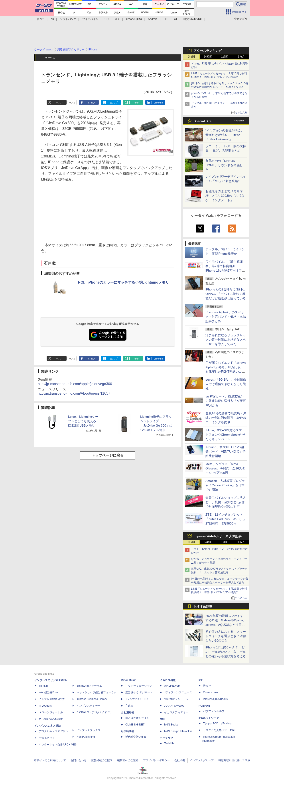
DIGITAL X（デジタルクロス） (95, 712)
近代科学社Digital (135, 736)
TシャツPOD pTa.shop (217, 723)
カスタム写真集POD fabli (219, 730)
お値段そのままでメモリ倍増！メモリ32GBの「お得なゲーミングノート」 (225, 195)
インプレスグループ (202, 760)
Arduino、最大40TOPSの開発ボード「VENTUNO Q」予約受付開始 (225, 451)
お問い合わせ (79, 760)
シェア (91, 102)
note (136, 102)
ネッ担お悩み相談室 (51, 719)
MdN (163, 719)
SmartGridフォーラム (89, 685)
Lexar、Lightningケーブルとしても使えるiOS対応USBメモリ (83, 421)
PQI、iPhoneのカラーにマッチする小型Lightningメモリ (123, 282)
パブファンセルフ (213, 711)
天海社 (207, 685)
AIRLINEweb (172, 685)
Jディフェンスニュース (178, 692)
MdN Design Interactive (178, 731)
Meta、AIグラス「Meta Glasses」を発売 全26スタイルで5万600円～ (225, 468)
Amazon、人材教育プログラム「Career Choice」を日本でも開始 (225, 485)
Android (153, 19)
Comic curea (210, 692)
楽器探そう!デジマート (139, 692)
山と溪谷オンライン (137, 717)
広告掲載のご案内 (101, 760)
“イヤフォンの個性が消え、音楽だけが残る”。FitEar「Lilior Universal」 (224, 135)
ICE (201, 680)
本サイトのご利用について (50, 760)
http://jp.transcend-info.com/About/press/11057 (74, 393)
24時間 (208, 56)
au (52, 19)
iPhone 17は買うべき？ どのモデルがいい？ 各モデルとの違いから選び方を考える (225, 652)
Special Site (202, 121)
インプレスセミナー (89, 705)
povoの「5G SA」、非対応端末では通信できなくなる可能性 (225, 384)
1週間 (224, 56)
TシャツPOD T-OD (137, 699)
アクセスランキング (208, 50)
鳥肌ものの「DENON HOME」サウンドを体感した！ (224, 165)
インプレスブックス (89, 730)
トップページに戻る (108, 455)
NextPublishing (86, 736)
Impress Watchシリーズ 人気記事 (218, 536)
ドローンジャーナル (51, 712)
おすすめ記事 (203, 606)
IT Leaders (45, 705)
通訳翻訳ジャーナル (176, 699)
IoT (175, 19)
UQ (106, 19)
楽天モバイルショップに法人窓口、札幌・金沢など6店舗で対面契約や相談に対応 (225, 502)
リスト (72, 102)
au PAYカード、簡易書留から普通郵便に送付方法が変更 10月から (227, 401)
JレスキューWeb (174, 705)
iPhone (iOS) (134, 19)
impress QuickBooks (215, 699)
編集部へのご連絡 (127, 760)
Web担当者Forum (49, 692)
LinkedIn (158, 102)
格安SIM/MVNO (192, 19)
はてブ (114, 102)
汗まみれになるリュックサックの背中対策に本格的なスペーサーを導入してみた (225, 339)
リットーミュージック (138, 685)
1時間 (191, 56)
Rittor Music (128, 680)
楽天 (117, 19)
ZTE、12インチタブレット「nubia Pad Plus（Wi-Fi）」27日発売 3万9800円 (225, 519)
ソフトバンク (68, 19)
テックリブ (166, 737)
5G (165, 19)
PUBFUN (204, 705)
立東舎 (129, 705)
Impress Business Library (92, 699)
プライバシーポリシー (156, 760)
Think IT (43, 685)
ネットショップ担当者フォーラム (96, 692)
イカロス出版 (168, 680)
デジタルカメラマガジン (53, 731)
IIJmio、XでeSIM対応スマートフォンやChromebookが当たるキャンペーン (225, 434)
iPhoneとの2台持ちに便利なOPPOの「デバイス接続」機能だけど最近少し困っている (225, 294)
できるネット (47, 737)
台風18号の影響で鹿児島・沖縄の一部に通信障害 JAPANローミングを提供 (225, 417)
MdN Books (171, 724)
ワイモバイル (90, 19)
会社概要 (179, 760)
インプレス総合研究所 (52, 699)
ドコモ (41, 19)
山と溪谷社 (127, 712)
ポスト (59, 102)
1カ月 (241, 56)
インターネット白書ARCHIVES (58, 744)
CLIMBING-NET (134, 724)
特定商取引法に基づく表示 (234, 760)
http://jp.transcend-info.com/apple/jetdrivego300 (75, 384)
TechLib (169, 743)
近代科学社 (127, 731)
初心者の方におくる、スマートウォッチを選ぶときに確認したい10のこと (225, 636)
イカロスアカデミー (176, 712)
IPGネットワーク (209, 717)
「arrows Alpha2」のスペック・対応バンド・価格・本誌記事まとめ (225, 316)
